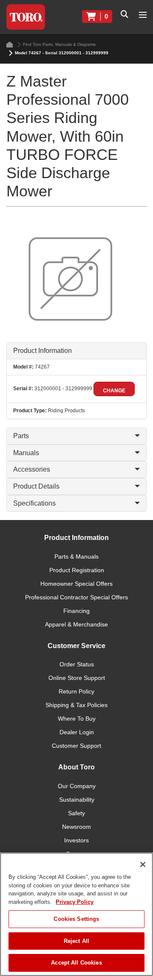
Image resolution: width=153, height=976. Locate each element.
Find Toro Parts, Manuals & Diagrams (59, 44)
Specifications (34, 503)
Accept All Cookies (76, 962)
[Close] (142, 864)
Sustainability (76, 799)
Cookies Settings (76, 919)
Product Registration (76, 570)
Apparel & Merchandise (76, 624)
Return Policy (76, 691)
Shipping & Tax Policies (76, 705)
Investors (76, 840)
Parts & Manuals (76, 556)
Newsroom (76, 826)
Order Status (77, 664)
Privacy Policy (75, 902)
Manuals (26, 452)
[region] (76, 914)
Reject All (76, 941)
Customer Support (76, 745)
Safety (76, 813)
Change (114, 391)
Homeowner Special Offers (76, 583)
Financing (76, 610)
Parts (21, 435)
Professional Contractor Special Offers (76, 597)
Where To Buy (77, 718)
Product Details (36, 486)
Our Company (77, 786)
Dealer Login (77, 732)
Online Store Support (76, 677)
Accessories (31, 469)
